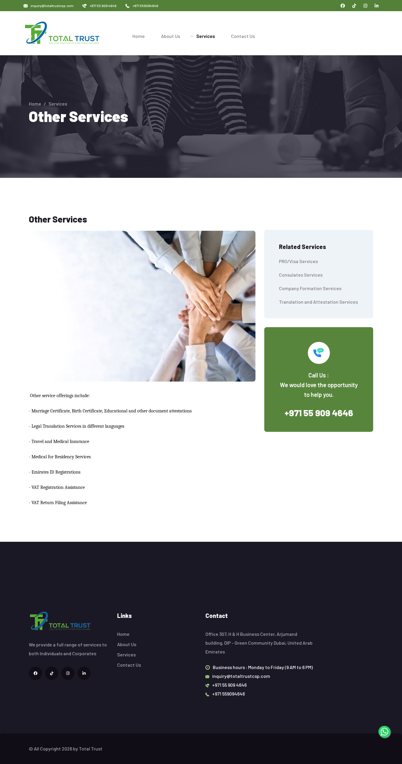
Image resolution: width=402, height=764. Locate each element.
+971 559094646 (145, 6)
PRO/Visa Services (298, 261)
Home (138, 36)
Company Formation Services (310, 288)
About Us (170, 36)
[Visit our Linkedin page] (376, 6)
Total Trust (90, 748)
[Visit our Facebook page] (342, 6)
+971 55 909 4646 (103, 6)
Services (205, 36)
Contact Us (243, 36)
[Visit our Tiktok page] (354, 6)
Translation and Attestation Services (318, 302)
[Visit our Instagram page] (365, 6)
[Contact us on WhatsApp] (384, 732)
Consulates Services (301, 274)
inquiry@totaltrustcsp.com (52, 6)
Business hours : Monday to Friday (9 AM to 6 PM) (263, 667)
